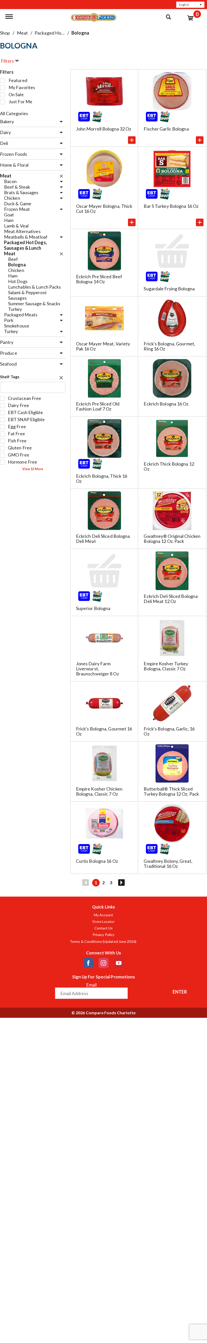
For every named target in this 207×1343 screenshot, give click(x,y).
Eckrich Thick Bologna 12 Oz (169, 466)
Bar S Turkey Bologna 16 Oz (171, 206)
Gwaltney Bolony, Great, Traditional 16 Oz (168, 863)
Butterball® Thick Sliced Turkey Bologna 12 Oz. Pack (171, 791)
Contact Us (103, 928)
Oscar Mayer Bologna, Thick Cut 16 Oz (104, 208)
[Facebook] (88, 963)
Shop (5, 33)
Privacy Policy (103, 935)
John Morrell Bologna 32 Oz (103, 129)
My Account (103, 915)
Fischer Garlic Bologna (166, 129)
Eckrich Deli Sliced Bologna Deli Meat (103, 538)
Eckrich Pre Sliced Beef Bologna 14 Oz (99, 279)
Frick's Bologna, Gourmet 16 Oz (104, 731)
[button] (190, 5)
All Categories (14, 113)
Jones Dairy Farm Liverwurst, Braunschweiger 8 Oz (97, 668)
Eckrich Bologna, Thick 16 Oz (101, 478)
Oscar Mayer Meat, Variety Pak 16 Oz (103, 346)
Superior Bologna (93, 608)
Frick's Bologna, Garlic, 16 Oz (169, 731)
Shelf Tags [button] (9, 376)
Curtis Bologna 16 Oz (97, 861)
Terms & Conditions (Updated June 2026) (103, 942)
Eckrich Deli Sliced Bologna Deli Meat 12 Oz (171, 598)
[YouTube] (119, 963)
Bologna (80, 33)
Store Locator (103, 922)
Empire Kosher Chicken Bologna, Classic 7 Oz (99, 791)
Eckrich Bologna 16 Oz (166, 404)
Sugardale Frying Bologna (169, 288)
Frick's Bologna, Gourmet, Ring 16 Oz (169, 346)
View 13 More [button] (32, 469)
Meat (22, 33)
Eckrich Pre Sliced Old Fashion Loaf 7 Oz (97, 406)
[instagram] (103, 963)
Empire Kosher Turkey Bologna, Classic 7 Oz (166, 666)
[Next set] (121, 882)
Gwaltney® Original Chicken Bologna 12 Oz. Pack (172, 538)
